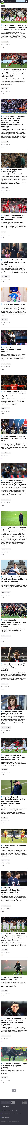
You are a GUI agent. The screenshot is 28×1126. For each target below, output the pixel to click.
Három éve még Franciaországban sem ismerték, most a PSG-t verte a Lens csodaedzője (13, 623)
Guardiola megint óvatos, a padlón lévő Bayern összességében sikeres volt (12, 172)
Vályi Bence (4, 769)
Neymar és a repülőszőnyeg (14, 304)
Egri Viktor (4, 319)
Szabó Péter (4, 683)
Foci (3, 47)
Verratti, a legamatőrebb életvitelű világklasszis (11, 978)
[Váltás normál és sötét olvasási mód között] (11, 1)
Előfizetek (20, 1)
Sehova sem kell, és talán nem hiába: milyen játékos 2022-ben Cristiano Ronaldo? (13, 757)
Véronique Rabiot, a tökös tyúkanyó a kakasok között (12, 713)
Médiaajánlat (6, 1117)
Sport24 (3, 232)
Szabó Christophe (6, 363)
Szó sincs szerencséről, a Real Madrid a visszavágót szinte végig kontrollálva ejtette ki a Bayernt (14, 27)
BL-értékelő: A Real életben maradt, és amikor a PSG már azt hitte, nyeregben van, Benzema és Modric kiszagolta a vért (14, 937)
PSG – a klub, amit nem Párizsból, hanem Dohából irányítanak (11, 349)
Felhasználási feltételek (9, 1110)
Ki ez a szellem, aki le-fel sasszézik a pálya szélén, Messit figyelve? (13, 262)
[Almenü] (7, 1)
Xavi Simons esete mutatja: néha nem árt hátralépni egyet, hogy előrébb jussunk (13, 217)
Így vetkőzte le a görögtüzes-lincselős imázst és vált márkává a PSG (13, 438)
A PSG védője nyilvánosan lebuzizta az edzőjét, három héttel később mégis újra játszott (13, 483)
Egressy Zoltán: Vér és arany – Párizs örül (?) (14, 847)
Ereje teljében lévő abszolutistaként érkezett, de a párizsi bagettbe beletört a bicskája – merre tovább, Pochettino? (13, 801)
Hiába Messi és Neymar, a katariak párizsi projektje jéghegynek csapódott (12, 890)
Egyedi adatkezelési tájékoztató (11, 1114)
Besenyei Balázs (5, 276)
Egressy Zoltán (5, 860)
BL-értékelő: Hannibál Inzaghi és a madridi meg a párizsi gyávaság (14, 1066)
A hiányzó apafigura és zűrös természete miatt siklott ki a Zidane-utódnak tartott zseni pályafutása (13, 1022)
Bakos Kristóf (4, 41)
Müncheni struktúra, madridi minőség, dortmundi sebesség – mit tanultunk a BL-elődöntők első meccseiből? (13, 73)
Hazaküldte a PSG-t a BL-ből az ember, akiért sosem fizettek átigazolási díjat (13, 394)
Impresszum (5, 1106)
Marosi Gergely (5, 408)
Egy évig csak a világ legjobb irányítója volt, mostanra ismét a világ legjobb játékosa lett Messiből (13, 667)
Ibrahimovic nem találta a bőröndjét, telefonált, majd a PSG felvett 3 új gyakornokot (14, 579)
